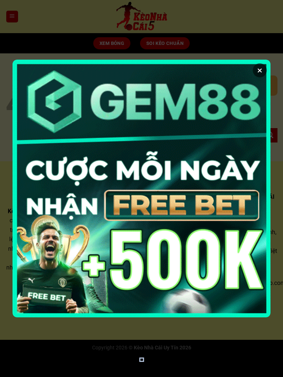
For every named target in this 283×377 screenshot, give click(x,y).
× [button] (259, 70)
